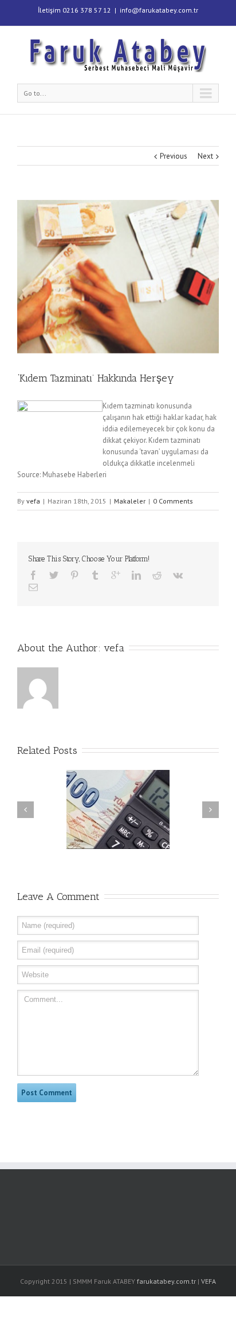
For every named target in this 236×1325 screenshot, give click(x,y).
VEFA (208, 1281)
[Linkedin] (136, 575)
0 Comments (173, 501)
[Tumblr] (95, 575)
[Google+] (115, 575)
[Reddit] (157, 575)
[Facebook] (33, 575)
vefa (33, 501)
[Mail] (33, 587)
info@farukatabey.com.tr (159, 10)
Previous (173, 156)
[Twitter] (53, 575)
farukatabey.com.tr (166, 1281)
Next (205, 156)
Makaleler (129, 501)
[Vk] (178, 575)
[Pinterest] (74, 575)
